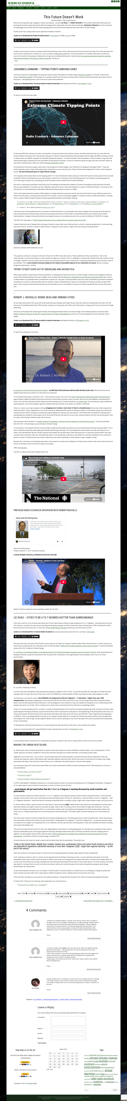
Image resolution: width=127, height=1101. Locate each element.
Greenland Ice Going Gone (23, 901)
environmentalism (107, 1067)
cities (23, 893)
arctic (86, 1058)
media (110, 1074)
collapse (90, 1061)
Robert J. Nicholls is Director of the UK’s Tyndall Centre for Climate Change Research (42, 314)
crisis (96, 1061)
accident (86, 1055)
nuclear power (94, 1076)
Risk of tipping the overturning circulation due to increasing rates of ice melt (59, 220)
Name (40, 1029)
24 (59, 1064)
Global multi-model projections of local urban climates (79, 646)
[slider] (36, 40)
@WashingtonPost (43, 204)
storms (116, 1082)
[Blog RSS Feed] (118, 1)
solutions (110, 1081)
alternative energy (111, 1055)
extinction (87, 1070)
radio (92, 893)
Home (9, 8)
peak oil (110, 1076)
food (95, 1071)
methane (115, 1074)
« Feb (47, 1069)
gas (104, 1070)
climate (31, 893)
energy (104, 1064)
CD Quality (54, 36)
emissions (98, 1064)
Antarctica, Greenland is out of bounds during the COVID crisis (84, 277)
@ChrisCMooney (31, 204)
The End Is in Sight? (24, 775)
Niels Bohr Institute (25, 77)
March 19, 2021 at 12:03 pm (93, 969)
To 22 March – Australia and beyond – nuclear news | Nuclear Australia (57, 999)
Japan (107, 1074)
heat (85, 893)
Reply (49, 935)
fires (91, 1071)
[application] (27, 40)
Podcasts (29, 8)
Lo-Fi (67, 36)
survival (87, 1084)
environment (63, 893)
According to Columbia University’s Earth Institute (31, 390)
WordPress (82, 1098)
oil (106, 1076)
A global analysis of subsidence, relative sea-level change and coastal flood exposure (65, 421)
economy (112, 1061)
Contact (43, 8)
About (14, 8)
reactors (86, 1082)
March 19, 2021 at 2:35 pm (94, 993)
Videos (55, 8)
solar (104, 1082)
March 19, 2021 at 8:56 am (94, 938)
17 (59, 1061)
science (58, 897)
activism (93, 1055)
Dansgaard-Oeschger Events (54, 163)
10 (59, 1059)
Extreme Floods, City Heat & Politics (29, 771)
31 (59, 1067)
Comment (41, 1017)
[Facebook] (112, 1)
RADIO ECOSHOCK (21, 3)
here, (25, 448)
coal (85, 1061)
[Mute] (32, 40)
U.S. (92, 1084)
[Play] (16, 40)
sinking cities (82, 401)
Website (40, 1038)
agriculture (101, 1055)
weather (66, 897)
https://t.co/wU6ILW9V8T (94, 204)
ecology (52, 893)
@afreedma (20, 204)
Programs (21, 8)
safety (91, 1082)
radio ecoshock (102, 893)
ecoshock (89, 1063)
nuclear (87, 1076)
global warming (75, 893)
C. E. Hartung (53, 1098)
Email (40, 1033)
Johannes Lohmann (84, 75)
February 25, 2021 (48, 207)
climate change (42, 893)
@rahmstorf (74, 204)
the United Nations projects (57, 628)
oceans (102, 1076)
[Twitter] (114, 1)
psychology (87, 1079)
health (97, 1074)
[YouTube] (116, 1)
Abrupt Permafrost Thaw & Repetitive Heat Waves (33, 779)
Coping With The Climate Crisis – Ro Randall (32, 885)
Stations (36, 8)
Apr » (51, 1069)
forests (100, 1071)
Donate (49, 8)
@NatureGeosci (59, 204)
